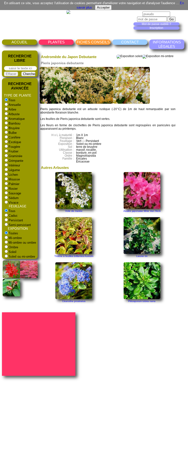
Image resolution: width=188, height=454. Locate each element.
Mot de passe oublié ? (156, 24)
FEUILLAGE (17, 206)
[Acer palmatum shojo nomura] (28, 277)
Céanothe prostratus (73, 301)
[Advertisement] (39, 343)
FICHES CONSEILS (93, 42)
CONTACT (130, 42)
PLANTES (56, 42)
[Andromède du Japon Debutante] (58, 102)
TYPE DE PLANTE (17, 95)
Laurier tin (142, 256)
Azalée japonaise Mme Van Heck (142, 211)
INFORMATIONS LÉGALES (167, 44)
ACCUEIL (19, 42)
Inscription (156, 27)
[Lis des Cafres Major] (11, 277)
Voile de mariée (73, 211)
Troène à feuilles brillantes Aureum (73, 256)
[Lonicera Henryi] (11, 295)
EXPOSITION (18, 228)
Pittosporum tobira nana (141, 301)
